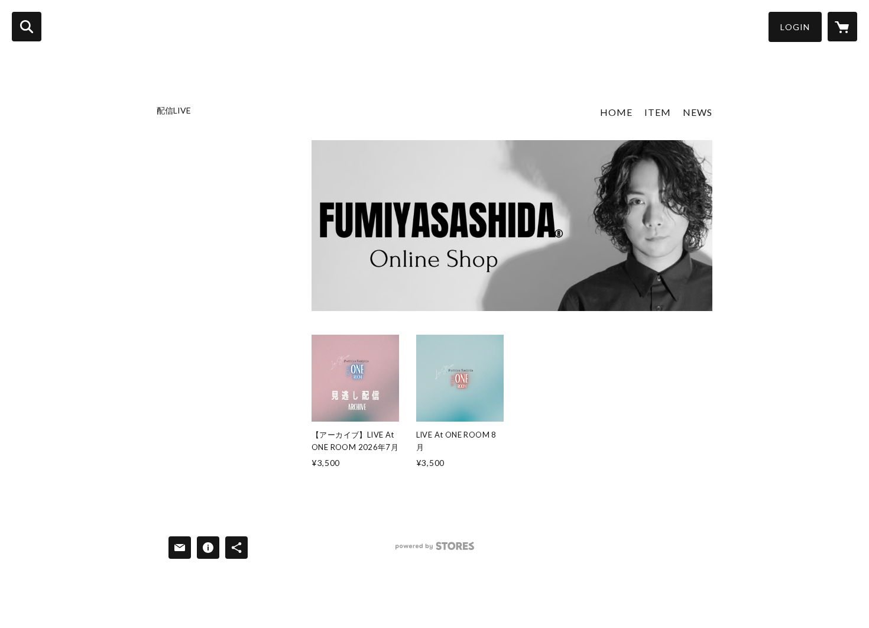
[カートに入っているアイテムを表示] (842, 26)
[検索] (26, 26)
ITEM (657, 112)
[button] (795, 27)
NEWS (697, 112)
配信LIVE (174, 110)
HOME (616, 112)
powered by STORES (434, 550)
